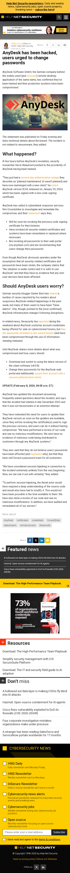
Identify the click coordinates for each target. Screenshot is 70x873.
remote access (28, 525)
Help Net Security (49, 853)
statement (34, 213)
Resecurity (45, 525)
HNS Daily (15, 763)
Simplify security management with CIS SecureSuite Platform (28, 660)
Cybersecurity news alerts (26, 794)
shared (53, 293)
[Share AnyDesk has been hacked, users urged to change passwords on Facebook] (47, 45)
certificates (22, 520)
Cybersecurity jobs (21, 807)
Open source (17, 820)
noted (54, 185)
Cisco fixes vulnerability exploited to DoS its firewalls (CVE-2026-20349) (31, 711)
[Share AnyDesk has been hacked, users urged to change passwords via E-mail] (65, 45)
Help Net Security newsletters (24, 3)
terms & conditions (49, 839)
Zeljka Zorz (16, 43)
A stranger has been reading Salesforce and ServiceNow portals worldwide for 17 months (32, 733)
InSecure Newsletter (22, 784)
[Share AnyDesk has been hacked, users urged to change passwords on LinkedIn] (59, 45)
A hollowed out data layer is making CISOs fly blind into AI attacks (35, 558)
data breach (10, 525)
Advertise (52, 859)
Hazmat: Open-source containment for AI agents (26, 563)
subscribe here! (45, 9)
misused (32, 75)
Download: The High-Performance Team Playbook (32, 583)
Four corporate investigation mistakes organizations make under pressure (27, 722)
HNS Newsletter (20, 774)
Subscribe (59, 832)
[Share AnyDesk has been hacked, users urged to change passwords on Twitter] (53, 45)
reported (44, 321)
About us (41, 859)
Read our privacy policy (24, 859)
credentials (37, 520)
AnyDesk (8, 520)
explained (36, 454)
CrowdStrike (53, 520)
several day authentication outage (40, 177)
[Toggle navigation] (66, 17)
